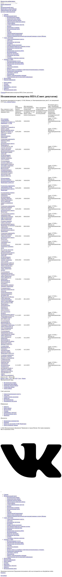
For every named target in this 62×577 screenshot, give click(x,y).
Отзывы (6, 84)
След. (19, 378)
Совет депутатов (8, 37)
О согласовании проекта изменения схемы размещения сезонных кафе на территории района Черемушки (7, 216)
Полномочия (10, 74)
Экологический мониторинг (15, 33)
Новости (6, 88)
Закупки (9, 65)
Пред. (7, 378)
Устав (8, 30)
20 (16, 378)
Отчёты (9, 56)
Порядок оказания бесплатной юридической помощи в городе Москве (26, 36)
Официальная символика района (16, 21)
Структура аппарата (12, 66)
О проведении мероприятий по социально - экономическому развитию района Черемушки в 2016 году (7, 349)
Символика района (9, 387)
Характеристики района (13, 19)
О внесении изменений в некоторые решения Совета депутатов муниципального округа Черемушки (8, 209)
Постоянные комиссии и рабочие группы (18, 46)
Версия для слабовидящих (8, 1)
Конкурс (9, 68)
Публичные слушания (13, 27)
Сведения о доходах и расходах (15, 58)
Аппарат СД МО (8, 59)
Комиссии (6, 398)
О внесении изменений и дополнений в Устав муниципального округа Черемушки (8, 188)
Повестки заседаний (12, 53)
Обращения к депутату (10, 87)
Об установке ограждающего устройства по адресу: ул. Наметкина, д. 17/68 (8, 121)
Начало (3, 378)
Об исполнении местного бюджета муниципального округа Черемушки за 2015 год (7, 180)
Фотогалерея (7, 78)
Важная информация (9, 79)
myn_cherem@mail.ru (10, 102)
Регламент (10, 43)
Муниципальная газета (13, 29)
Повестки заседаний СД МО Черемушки (15, 423)
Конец (24, 378)
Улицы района (11, 23)
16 (10, 378)
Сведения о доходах (12, 72)
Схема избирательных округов (15, 24)
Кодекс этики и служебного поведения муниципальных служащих (25, 69)
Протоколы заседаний (13, 55)
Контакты (6, 85)
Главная (6, 14)
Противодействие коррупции (15, 62)
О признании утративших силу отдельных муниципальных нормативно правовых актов (7, 244)
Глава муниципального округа (15, 39)
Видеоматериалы (12, 52)
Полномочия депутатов (13, 42)
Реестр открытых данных (11, 425)
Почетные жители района (14, 20)
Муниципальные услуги (14, 61)
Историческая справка (13, 17)
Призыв (9, 32)
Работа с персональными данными (16, 75)
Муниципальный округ (10, 16)
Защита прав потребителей (14, 34)
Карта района (7, 82)
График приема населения (14, 45)
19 (15, 378)
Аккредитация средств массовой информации (20, 77)
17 (11, 378)
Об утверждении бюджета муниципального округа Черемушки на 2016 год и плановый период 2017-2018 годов (7, 315)
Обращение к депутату (10, 412)
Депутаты (10, 40)
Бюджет (9, 26)
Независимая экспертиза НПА (15, 50)
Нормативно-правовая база (14, 48)
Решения (9, 49)
